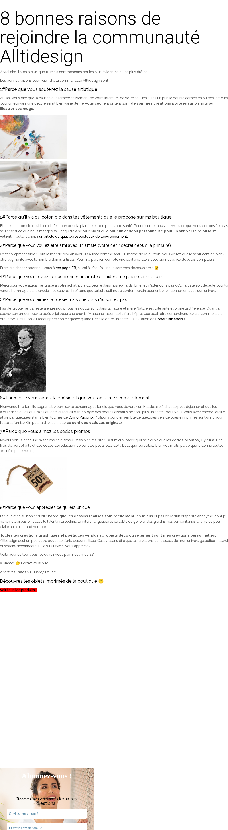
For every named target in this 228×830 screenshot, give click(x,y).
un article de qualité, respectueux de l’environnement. (83, 236)
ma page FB (66, 268)
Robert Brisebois (169, 319)
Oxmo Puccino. (81, 417)
